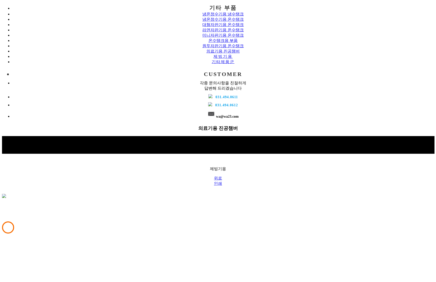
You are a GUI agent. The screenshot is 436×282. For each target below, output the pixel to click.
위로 (218, 178)
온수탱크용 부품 (223, 40)
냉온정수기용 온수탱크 (223, 19)
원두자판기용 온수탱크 (223, 46)
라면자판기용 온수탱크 (223, 30)
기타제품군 (223, 62)
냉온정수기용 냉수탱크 (223, 14)
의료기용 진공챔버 (223, 51)
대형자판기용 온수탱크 (223, 24)
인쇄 (218, 183)
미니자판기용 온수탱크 (223, 35)
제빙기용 (223, 56)
